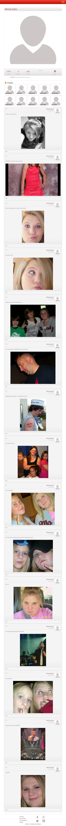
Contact (21, 822)
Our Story (22, 816)
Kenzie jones (50, 109)
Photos (18, 74)
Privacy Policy (23, 818)
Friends (10, 83)
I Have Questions (23, 820)
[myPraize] (5, 2)
